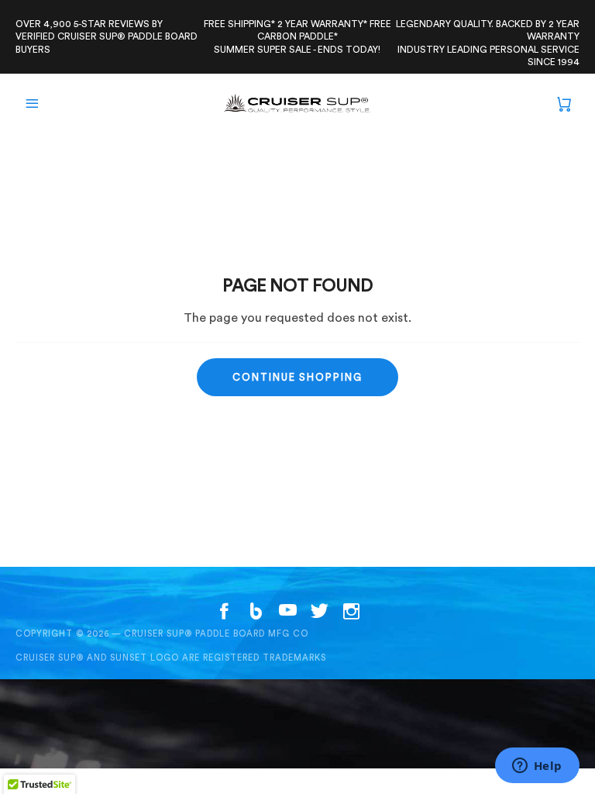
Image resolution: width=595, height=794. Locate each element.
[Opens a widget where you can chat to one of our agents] (537, 766)
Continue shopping (297, 377)
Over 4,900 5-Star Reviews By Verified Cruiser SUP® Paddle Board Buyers (106, 36)
